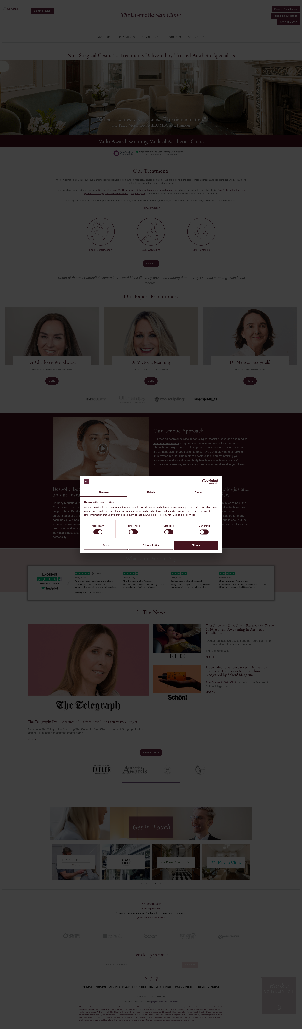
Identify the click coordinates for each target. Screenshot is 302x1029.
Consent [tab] (104, 492)
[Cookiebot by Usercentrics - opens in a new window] (204, 481)
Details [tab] (151, 492)
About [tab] (198, 492)
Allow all (196, 545)
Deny (106, 545)
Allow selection (151, 545)
